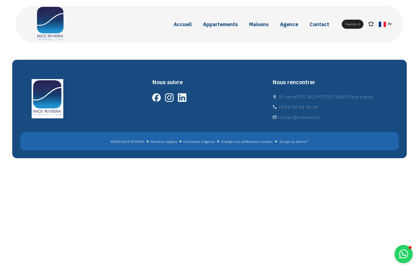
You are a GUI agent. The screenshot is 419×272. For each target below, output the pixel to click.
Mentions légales (163, 141)
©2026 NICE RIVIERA (128, 141)
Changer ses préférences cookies (247, 141)
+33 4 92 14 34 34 (298, 107)
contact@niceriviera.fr (299, 117)
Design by (293, 141)
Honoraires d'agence (199, 141)
